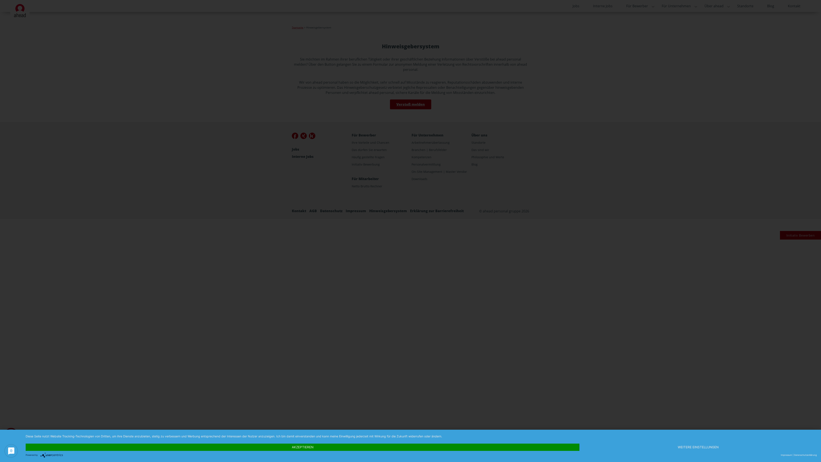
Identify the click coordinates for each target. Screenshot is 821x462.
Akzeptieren (302, 447)
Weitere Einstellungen (698, 447)
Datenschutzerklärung (805, 455)
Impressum (786, 455)
